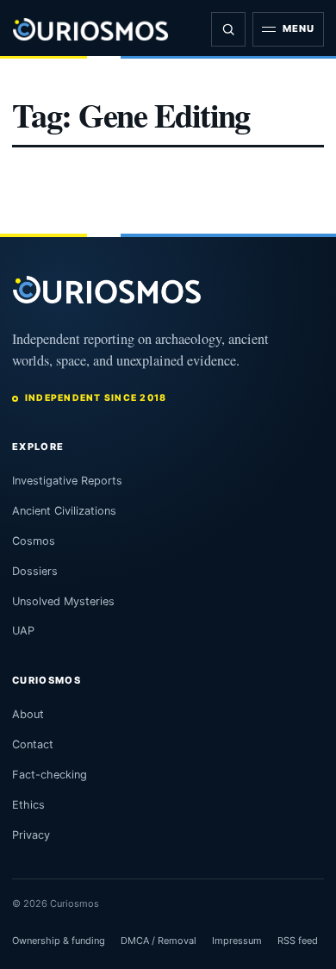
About (28, 714)
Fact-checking (49, 774)
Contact (32, 744)
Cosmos (33, 541)
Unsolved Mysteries (63, 601)
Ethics (28, 804)
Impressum (237, 941)
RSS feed (297, 941)
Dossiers (35, 571)
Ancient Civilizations (64, 510)
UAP (23, 630)
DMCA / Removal (158, 941)
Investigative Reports (67, 480)
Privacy (31, 834)
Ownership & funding (58, 941)
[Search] (228, 29)
